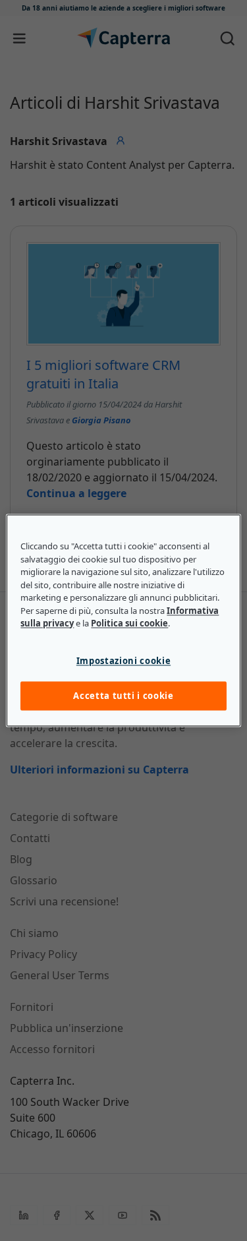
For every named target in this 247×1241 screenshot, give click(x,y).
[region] (123, 620)
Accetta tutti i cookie (123, 696)
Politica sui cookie (129, 624)
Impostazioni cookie (123, 661)
